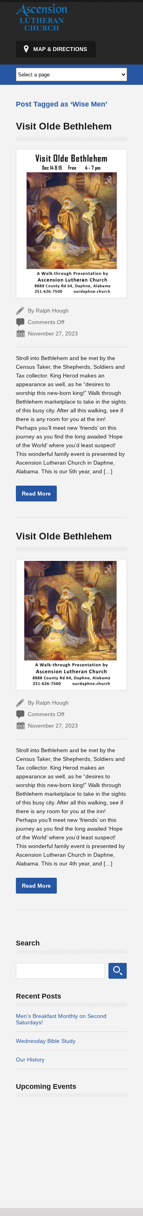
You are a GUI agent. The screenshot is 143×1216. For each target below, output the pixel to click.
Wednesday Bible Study (45, 1041)
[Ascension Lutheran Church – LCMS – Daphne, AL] (42, 27)
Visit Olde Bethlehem (64, 126)
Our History (30, 1059)
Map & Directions (60, 49)
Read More (36, 493)
